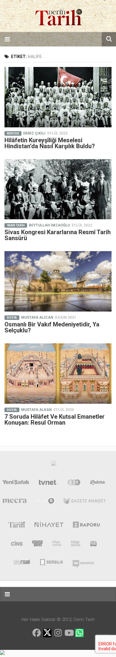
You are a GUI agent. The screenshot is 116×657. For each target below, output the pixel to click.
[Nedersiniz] (83, 561)
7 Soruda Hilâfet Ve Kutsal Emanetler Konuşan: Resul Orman (54, 419)
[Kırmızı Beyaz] (93, 544)
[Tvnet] (48, 483)
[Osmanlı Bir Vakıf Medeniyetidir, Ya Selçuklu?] (58, 281)
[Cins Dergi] (17, 544)
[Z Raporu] (86, 526)
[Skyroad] (22, 561)
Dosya (12, 317)
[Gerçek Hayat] (37, 544)
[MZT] (45, 502)
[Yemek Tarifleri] (98, 483)
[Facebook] (36, 633)
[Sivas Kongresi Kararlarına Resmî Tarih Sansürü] (58, 189)
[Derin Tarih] (16, 526)
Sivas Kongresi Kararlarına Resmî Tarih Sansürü (57, 235)
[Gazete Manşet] (85, 502)
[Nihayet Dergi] (49, 526)
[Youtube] (69, 633)
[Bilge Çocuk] (57, 544)
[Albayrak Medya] (53, 465)
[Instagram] (58, 633)
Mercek (13, 133)
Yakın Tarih (16, 225)
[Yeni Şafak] (16, 483)
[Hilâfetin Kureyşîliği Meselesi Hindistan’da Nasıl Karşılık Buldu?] (58, 97)
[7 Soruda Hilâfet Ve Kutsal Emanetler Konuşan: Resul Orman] (58, 373)
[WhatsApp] (79, 633)
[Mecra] (14, 502)
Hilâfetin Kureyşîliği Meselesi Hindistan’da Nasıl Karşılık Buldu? (49, 143)
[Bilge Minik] (76, 544)
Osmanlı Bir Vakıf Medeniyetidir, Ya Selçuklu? (51, 327)
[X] (47, 633)
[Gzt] (74, 483)
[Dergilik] (51, 561)
